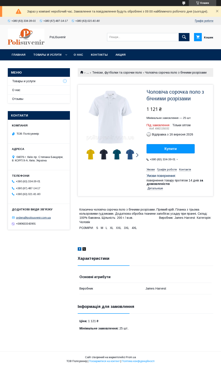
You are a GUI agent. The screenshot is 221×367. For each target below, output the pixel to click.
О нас (78, 54)
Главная (18, 54)
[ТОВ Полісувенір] (26, 43)
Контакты (99, 54)
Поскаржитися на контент (104, 361)
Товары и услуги (47, 54)
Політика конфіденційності (138, 361)
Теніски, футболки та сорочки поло (117, 72)
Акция (120, 54)
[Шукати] (184, 37)
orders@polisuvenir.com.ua (33, 217)
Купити (170, 149)
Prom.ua (131, 357)
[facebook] (79, 249)
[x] (84, 249)
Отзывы (17, 99)
